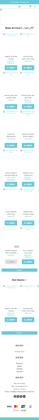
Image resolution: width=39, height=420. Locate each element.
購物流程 (19, 366)
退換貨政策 (20, 369)
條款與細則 (20, 371)
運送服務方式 (19, 363)
